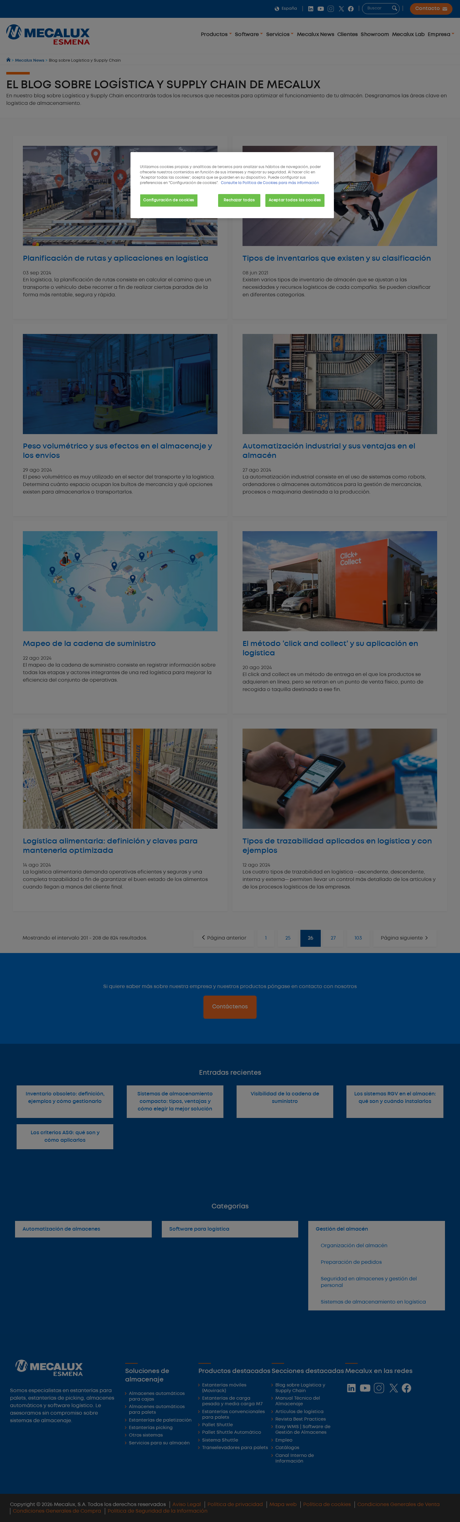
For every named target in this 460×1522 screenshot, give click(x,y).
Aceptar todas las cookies (295, 200)
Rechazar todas (239, 200)
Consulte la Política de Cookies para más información (270, 183)
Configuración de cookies (168, 200)
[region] (232, 185)
